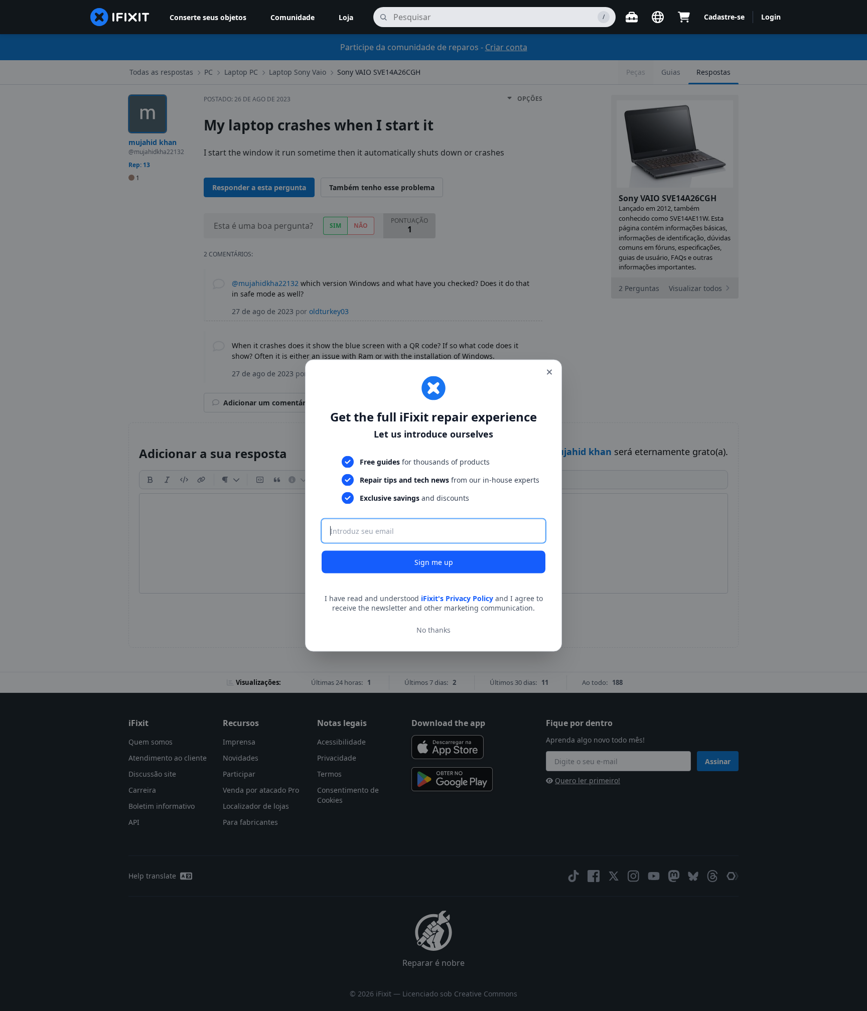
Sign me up (433, 561)
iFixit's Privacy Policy (457, 598)
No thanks (433, 630)
